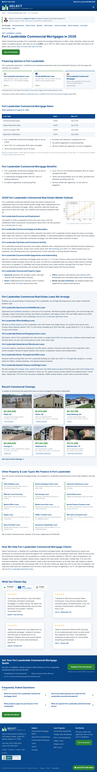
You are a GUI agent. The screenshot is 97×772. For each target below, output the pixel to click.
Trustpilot (18, 749)
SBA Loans (58, 747)
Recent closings (73, 25)
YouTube (4, 753)
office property (16, 325)
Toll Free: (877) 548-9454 (12, 743)
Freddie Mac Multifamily (63, 734)
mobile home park (36, 369)
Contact (35, 750)
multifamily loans (44, 94)
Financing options (18, 25)
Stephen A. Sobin (29, 18)
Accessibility (55, 768)
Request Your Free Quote (81, 667)
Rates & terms (30, 25)
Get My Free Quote (11, 715)
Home (3, 13)
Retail (6, 281)
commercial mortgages (60, 94)
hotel (27, 369)
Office (54, 275)
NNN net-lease (62, 338)
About (34, 747)
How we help (6, 28)
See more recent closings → (13, 459)
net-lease (19, 283)
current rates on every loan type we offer (26, 46)
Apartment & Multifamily (41, 737)
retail (13, 338)
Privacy (42, 768)
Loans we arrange (60, 25)
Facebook (11, 749)
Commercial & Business (40, 740)
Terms (48, 768)
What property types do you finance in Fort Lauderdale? (21, 705)
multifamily (69, 281)
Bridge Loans (59, 744)
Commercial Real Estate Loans (16, 13)
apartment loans (33, 94)
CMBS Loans (58, 741)
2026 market (48, 25)
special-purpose (58, 369)
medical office (85, 275)
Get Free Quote (84, 742)
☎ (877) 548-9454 (8, 2)
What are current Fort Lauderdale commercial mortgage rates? (22, 695)
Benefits (39, 25)
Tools (34, 743)
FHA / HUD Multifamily (62, 738)
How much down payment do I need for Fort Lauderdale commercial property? (68, 695)
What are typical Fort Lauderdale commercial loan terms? (71, 705)
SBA (75, 359)
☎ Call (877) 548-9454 (83, 768)
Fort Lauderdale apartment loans (55, 317)
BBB (23, 749)
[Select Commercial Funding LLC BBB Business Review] (11, 759)
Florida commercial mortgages (34, 90)
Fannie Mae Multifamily (62, 731)
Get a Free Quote (10, 52)
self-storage (19, 369)
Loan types (84, 25)
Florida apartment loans (54, 90)
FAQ (13, 28)
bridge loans (89, 369)
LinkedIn (4, 749)
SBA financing (54, 249)
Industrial (8, 275)
